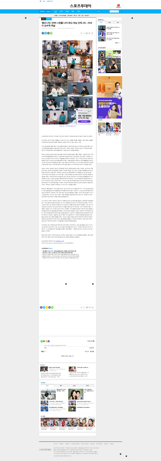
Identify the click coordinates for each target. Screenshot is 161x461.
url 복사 (86, 33)
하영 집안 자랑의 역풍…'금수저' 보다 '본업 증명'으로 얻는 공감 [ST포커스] (60, 254)
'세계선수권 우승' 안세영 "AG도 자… (84, 401)
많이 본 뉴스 (42, 11)
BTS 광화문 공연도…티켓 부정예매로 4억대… (51, 375)
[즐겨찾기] (50, 1)
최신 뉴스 (49, 11)
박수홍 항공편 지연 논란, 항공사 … (84, 407)
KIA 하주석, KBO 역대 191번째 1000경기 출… (51, 373)
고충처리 (106, 443)
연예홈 (55, 15)
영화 (79, 15)
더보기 (118, 43)
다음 (93, 416)
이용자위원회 (99, 443)
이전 (92, 416)
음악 (83, 15)
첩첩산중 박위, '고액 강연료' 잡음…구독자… (51, 376)
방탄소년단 (103, 11)
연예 (55, 11)
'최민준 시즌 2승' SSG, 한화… (54, 367)
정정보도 (112, 443)
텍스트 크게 (81, 33)
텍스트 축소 (84, 33)
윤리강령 (92, 443)
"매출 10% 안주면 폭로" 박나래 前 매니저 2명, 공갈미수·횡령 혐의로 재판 (60, 257)
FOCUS (98, 11)
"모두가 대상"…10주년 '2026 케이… (56, 401)
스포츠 (61, 11)
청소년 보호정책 (84, 443)
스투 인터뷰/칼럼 (62, 15)
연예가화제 (69, 15)
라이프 (67, 11)
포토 (72, 11)
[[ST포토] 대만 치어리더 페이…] (45, 422)
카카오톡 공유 (46, 307)
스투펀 (118, 6)
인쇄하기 (89, 33)
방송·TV (75, 15)
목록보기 (92, 33)
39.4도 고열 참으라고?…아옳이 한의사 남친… (88, 391)
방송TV (48, 18)
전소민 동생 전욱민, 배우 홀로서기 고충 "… (79, 376)
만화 (78, 11)
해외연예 (87, 15)
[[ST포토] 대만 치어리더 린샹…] (90, 422)
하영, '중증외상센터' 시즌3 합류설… (56, 407)
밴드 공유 (48, 33)
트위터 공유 (45, 33)
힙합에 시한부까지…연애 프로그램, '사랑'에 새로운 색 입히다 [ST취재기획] (60, 256)
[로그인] (44, 1)
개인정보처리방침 (75, 443)
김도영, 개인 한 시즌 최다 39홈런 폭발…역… (80, 372)
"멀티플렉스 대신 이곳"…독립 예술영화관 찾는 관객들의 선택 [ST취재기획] (59, 251)
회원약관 (67, 443)
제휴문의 (62, 443)
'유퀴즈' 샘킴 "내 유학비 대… (83, 367)
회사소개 (56, 443)
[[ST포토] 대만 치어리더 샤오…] (72, 422)
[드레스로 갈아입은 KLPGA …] (113, 72)
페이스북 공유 (43, 33)
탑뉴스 (47, 385)
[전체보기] (40, 1)
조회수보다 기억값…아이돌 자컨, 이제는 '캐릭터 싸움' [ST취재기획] (57, 252)
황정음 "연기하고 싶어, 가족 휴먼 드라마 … (79, 374)
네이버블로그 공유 (51, 33)
